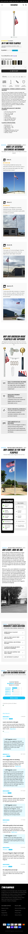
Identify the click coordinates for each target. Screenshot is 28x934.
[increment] (25, 67)
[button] (4, 41)
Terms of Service (18, 915)
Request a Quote (4, 908)
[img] (6, 716)
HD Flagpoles (11, 931)
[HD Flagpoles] (14, 5)
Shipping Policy (18, 910)
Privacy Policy (18, 912)
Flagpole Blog (4, 912)
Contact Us (3, 910)
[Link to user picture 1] (6, 734)
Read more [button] (13, 729)
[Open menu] (2, 5)
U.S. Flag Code (4, 915)
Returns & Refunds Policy (20, 908)
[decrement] (2, 67)
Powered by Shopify (19, 931)
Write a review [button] (14, 698)
